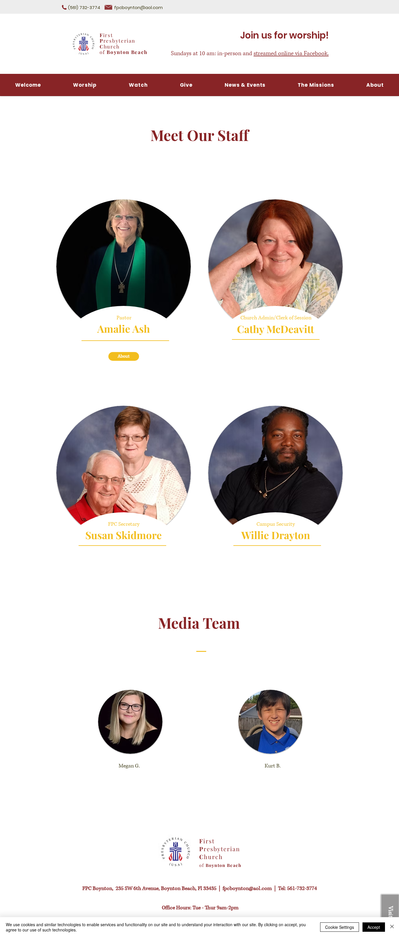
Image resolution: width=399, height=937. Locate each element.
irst (108, 35)
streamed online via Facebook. (291, 54)
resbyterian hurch (219, 853)
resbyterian (119, 40)
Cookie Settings (339, 927)
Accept (373, 927)
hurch (112, 46)
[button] (138, 85)
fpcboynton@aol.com (138, 7)
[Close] (391, 927)
